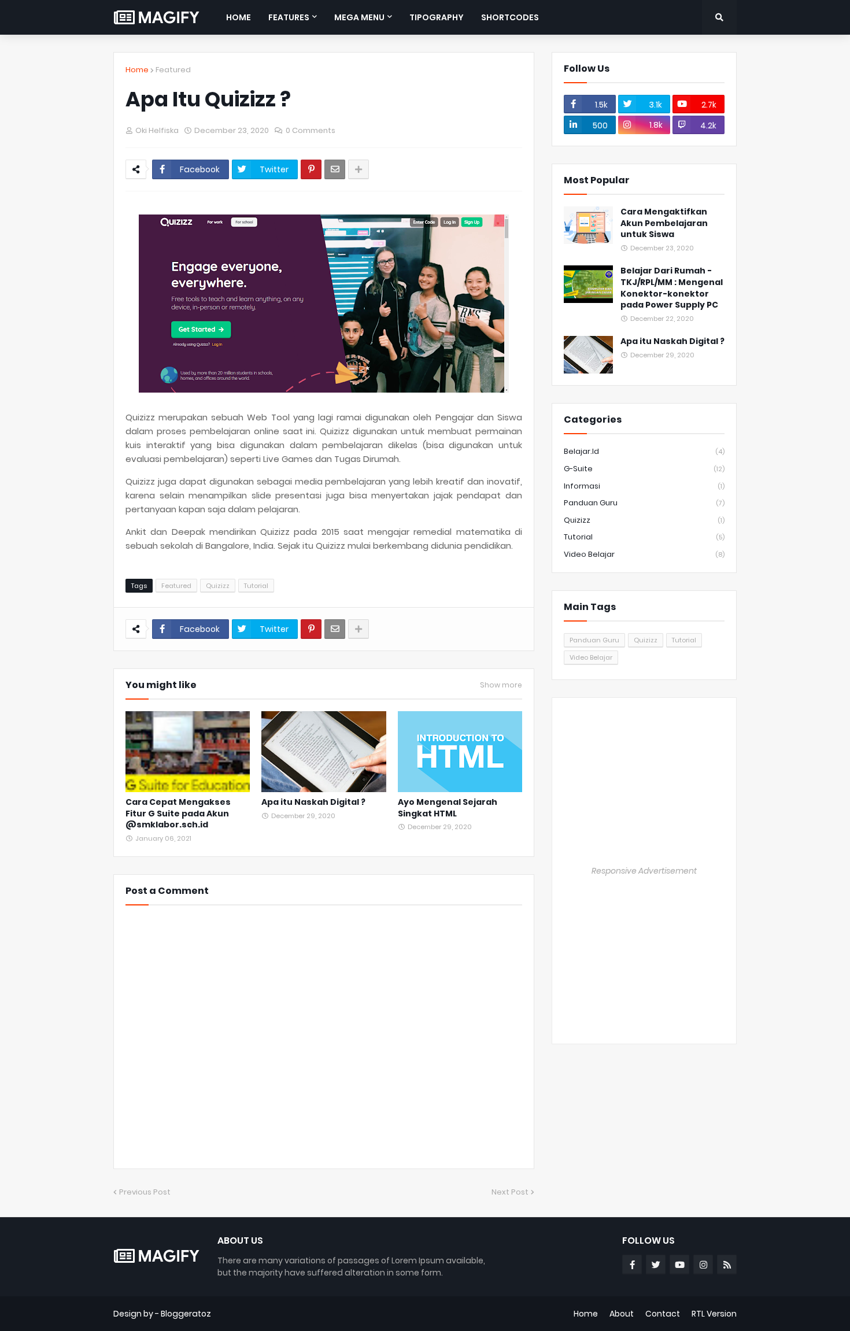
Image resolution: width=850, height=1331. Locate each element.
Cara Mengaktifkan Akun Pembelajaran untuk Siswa (664, 223)
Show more (501, 685)
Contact (662, 1313)
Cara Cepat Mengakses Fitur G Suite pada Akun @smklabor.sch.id (178, 813)
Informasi (644, 485)
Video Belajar (644, 554)
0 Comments (310, 130)
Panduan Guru (644, 502)
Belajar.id (644, 451)
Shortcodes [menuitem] (510, 17)
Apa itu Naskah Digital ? (313, 802)
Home (137, 69)
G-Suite (644, 468)
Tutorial (256, 585)
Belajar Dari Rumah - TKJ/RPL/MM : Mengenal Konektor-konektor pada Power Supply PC (671, 287)
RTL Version (714, 1313)
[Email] (334, 169)
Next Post (510, 1191)
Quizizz (218, 585)
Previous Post (145, 1191)
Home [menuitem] (238, 17)
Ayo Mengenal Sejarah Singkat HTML (447, 808)
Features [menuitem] (288, 17)
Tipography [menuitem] (436, 17)
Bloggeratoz (186, 1313)
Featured (173, 69)
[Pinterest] (311, 169)
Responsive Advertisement (644, 871)
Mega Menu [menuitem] (359, 17)
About (621, 1313)
